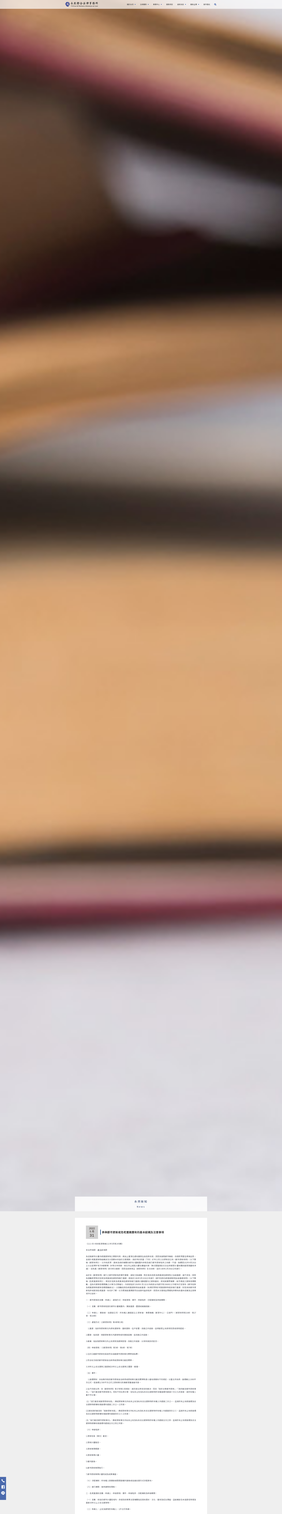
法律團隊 (143, 4)
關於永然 (130, 4)
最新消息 (180, 4)
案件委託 (206, 4)
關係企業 (193, 4)
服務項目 (169, 4)
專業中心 (156, 4)
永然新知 (141, 1201)
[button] (215, 4)
